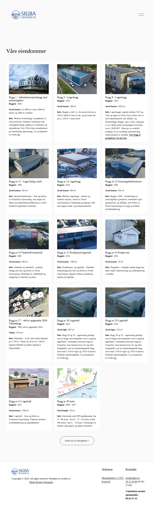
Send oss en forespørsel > (77, 440)
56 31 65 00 (131, 481)
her (18, 134)
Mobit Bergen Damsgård (41, 482)
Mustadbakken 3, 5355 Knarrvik (112, 480)
